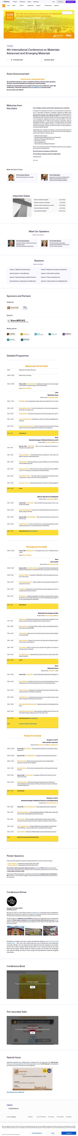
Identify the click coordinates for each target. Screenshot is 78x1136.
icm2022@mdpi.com (14, 1108)
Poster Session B (32, 718)
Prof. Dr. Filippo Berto (55, 175)
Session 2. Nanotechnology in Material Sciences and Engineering (23, 277)
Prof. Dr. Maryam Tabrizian (22, 175)
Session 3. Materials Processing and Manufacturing (54, 269)
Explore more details (38, 264)
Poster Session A (33, 531)
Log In (53, 1)
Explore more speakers (38, 234)
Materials (36, 1064)
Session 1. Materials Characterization (20, 269)
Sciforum (14, 1116)
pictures (38, 87)
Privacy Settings (60, 1116)
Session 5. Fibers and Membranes (50, 277)
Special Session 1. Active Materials (19, 273)
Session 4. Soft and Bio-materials (50, 273)
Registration (31, 5)
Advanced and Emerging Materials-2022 (17, 1064)
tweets (31, 87)
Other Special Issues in (15, 1092)
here (29, 920)
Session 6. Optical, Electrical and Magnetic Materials (54, 281)
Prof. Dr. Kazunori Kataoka (22, 240)
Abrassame (35, 912)
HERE (42, 868)
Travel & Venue (48, 5)
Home (8, 5)
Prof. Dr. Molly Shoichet (55, 240)
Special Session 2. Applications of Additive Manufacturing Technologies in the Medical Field (23, 281)
